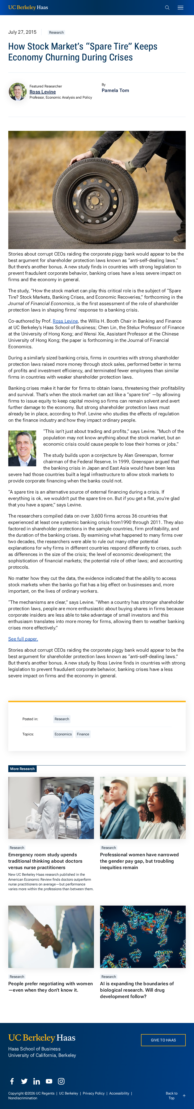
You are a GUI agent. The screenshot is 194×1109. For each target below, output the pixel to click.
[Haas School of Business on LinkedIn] (36, 1081)
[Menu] (180, 7)
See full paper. (23, 639)
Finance (83, 734)
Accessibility (119, 1093)
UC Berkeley (69, 1093)
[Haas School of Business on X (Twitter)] (24, 1081)
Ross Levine (65, 321)
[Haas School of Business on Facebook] (12, 1081)
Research (56, 32)
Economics (63, 734)
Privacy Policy (94, 1093)
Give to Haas (163, 1040)
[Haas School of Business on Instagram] (61, 1081)
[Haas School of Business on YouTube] (49, 1081)
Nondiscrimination (22, 1098)
